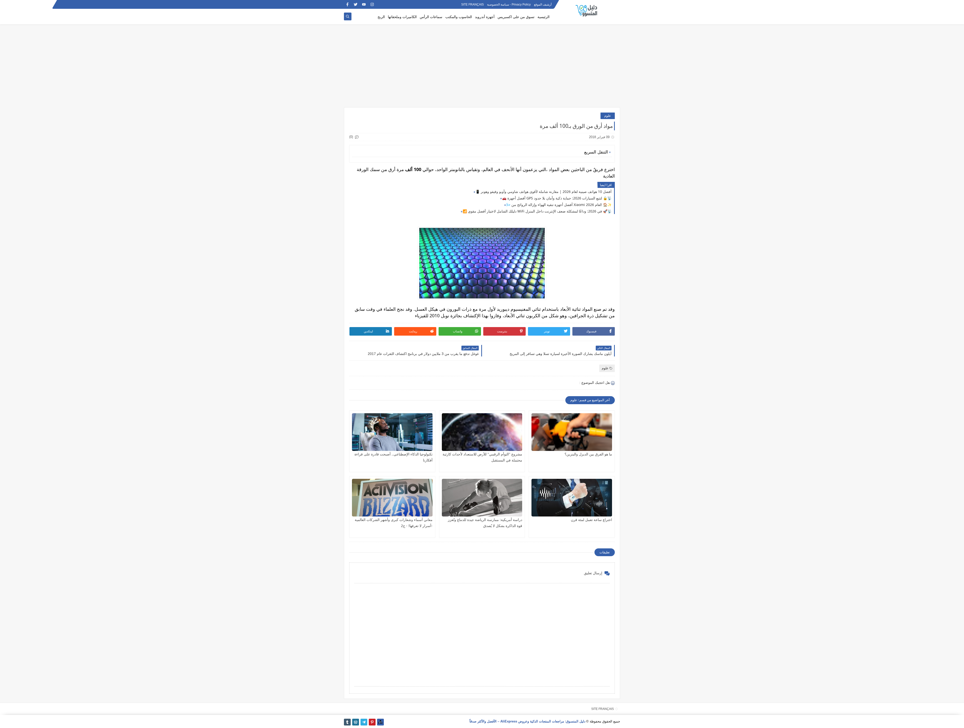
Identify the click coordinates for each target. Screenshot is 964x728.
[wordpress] (355, 722)
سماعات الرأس (431, 16)
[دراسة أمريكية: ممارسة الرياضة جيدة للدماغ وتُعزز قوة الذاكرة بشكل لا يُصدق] (482, 497)
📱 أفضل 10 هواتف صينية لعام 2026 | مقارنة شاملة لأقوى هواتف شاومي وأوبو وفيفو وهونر (543, 191)
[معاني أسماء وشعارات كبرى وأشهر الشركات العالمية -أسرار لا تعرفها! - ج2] (392, 497)
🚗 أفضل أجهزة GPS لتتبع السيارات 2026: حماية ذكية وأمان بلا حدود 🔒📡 (557, 198)
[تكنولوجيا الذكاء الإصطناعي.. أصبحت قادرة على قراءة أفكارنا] (392, 432)
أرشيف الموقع (543, 4)
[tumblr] (347, 722)
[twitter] (355, 4)
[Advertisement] (482, 68)
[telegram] (363, 722)
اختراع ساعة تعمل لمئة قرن (591, 519)
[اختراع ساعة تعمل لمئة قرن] (571, 497)
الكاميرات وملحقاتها (402, 16)
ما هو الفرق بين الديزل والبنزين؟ (588, 454)
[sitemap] (380, 722)
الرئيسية (543, 16)
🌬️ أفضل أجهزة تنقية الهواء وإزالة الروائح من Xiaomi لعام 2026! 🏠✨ (559, 204)
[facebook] (347, 4)
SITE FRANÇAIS (472, 4)
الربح (381, 16)
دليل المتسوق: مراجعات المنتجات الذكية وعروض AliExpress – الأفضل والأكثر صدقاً (527, 721)
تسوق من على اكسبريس (516, 16)
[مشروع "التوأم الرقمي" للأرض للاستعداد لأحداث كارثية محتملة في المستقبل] (482, 432)
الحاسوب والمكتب (458, 16)
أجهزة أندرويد (485, 16)
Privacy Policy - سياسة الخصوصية (509, 4)
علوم (607, 116)
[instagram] (372, 4)
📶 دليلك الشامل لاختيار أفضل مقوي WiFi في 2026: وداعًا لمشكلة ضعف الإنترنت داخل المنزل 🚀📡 (537, 211)
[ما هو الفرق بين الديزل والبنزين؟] (571, 432)
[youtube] (363, 4)
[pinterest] (372, 722)
